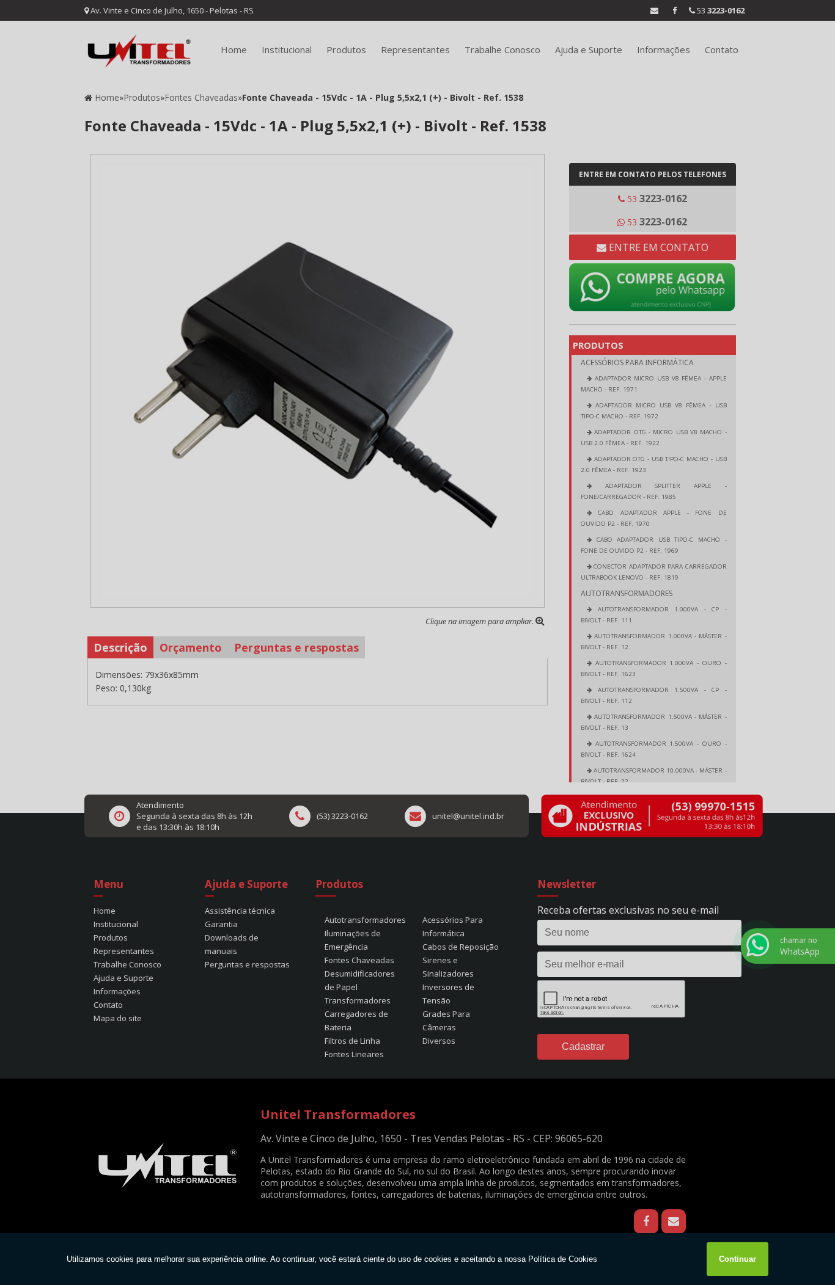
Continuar (737, 1259)
